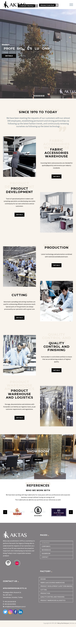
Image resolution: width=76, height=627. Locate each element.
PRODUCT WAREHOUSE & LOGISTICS (52, 600)
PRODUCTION (45, 593)
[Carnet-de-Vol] (58, 512)
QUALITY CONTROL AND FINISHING (52, 597)
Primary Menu (71, 4)
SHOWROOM (46, 553)
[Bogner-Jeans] (17, 512)
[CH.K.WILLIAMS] (38, 512)
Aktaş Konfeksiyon (63, 623)
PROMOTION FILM (47, 5)
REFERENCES (46, 550)
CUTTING (43, 590)
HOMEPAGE (46, 543)
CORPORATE (46, 546)
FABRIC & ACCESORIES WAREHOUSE (52, 583)
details (19, 318)
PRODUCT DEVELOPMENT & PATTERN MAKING (56, 586)
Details (19, 215)
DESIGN (43, 579)
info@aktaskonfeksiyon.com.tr (15, 607)
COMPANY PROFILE (26, 6)
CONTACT (45, 557)
